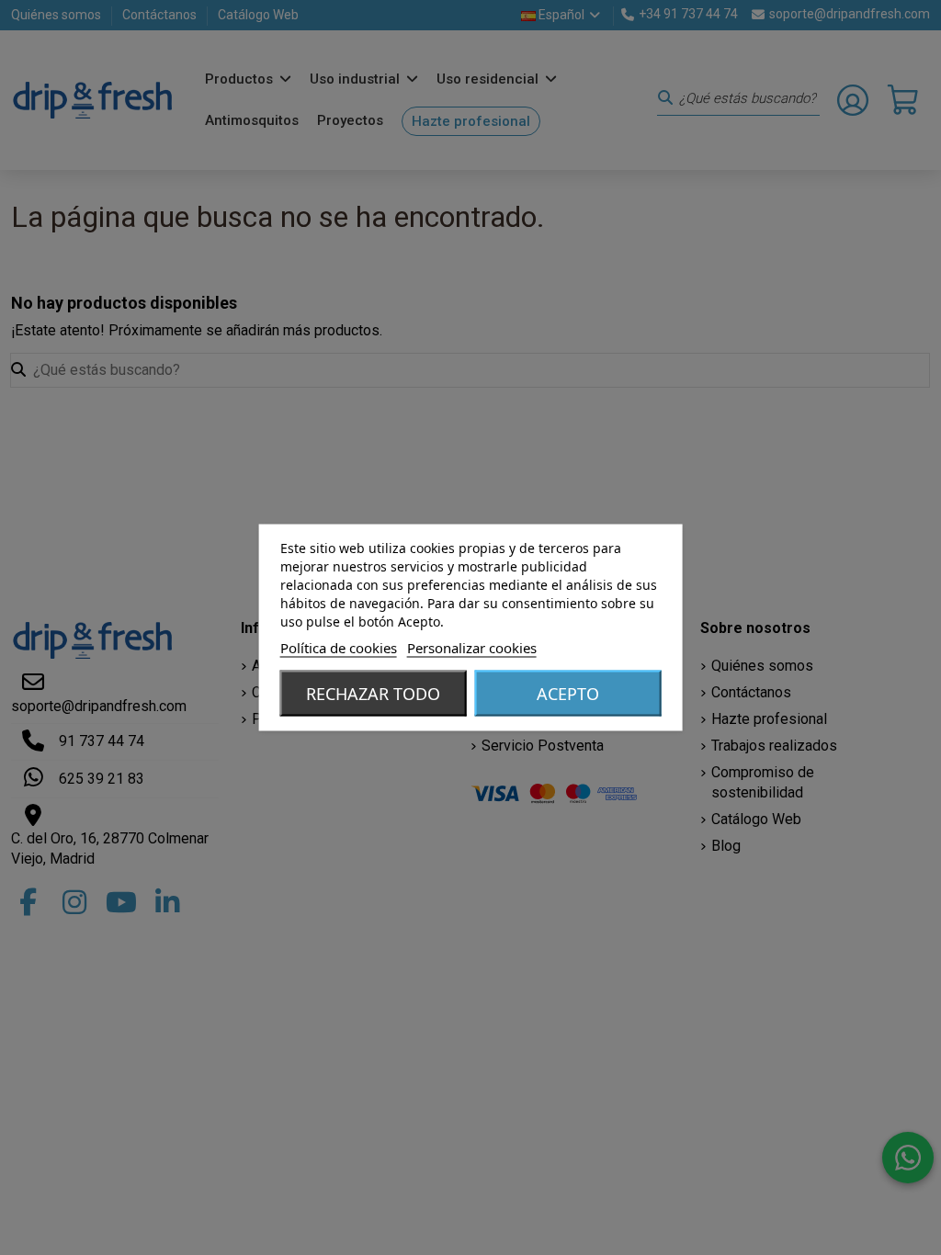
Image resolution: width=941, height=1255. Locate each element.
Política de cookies (338, 648)
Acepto (568, 694)
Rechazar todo (373, 694)
